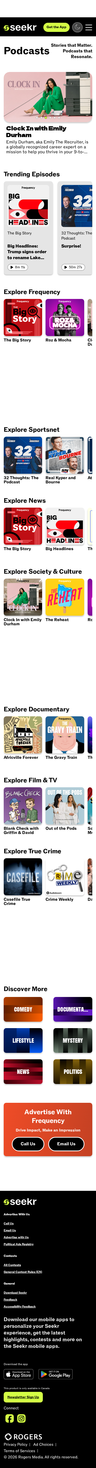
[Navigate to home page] (20, 27)
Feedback (10, 1300)
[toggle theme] (77, 27)
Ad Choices (43, 1444)
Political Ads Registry (18, 1244)
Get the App (56, 27)
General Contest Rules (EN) (23, 1272)
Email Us (66, 1144)
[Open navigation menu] (88, 27)
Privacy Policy (15, 1444)
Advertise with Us (16, 1237)
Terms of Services (19, 1451)
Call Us (28, 1144)
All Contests (12, 1265)
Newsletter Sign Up (23, 1397)
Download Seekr (15, 1293)
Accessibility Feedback (20, 1307)
